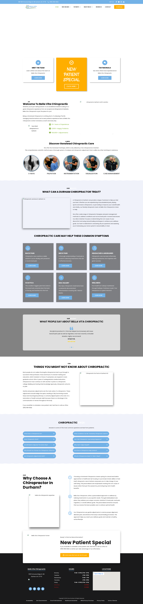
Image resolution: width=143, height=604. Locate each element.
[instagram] (121, 2)
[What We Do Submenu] (92, 7)
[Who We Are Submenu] (70, 7)
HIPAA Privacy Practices (87, 600)
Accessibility (29, 600)
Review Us (99, 7)
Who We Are (65, 7)
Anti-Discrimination (41, 600)
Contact (108, 7)
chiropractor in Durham (61, 109)
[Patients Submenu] (80, 7)
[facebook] (116, 2)
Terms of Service (112, 600)
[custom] (123, 2)
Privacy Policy (101, 600)
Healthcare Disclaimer (71, 600)
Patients (76, 7)
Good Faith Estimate (56, 600)
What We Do (87, 7)
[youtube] (118, 2)
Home (57, 7)
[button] (71, 347)
